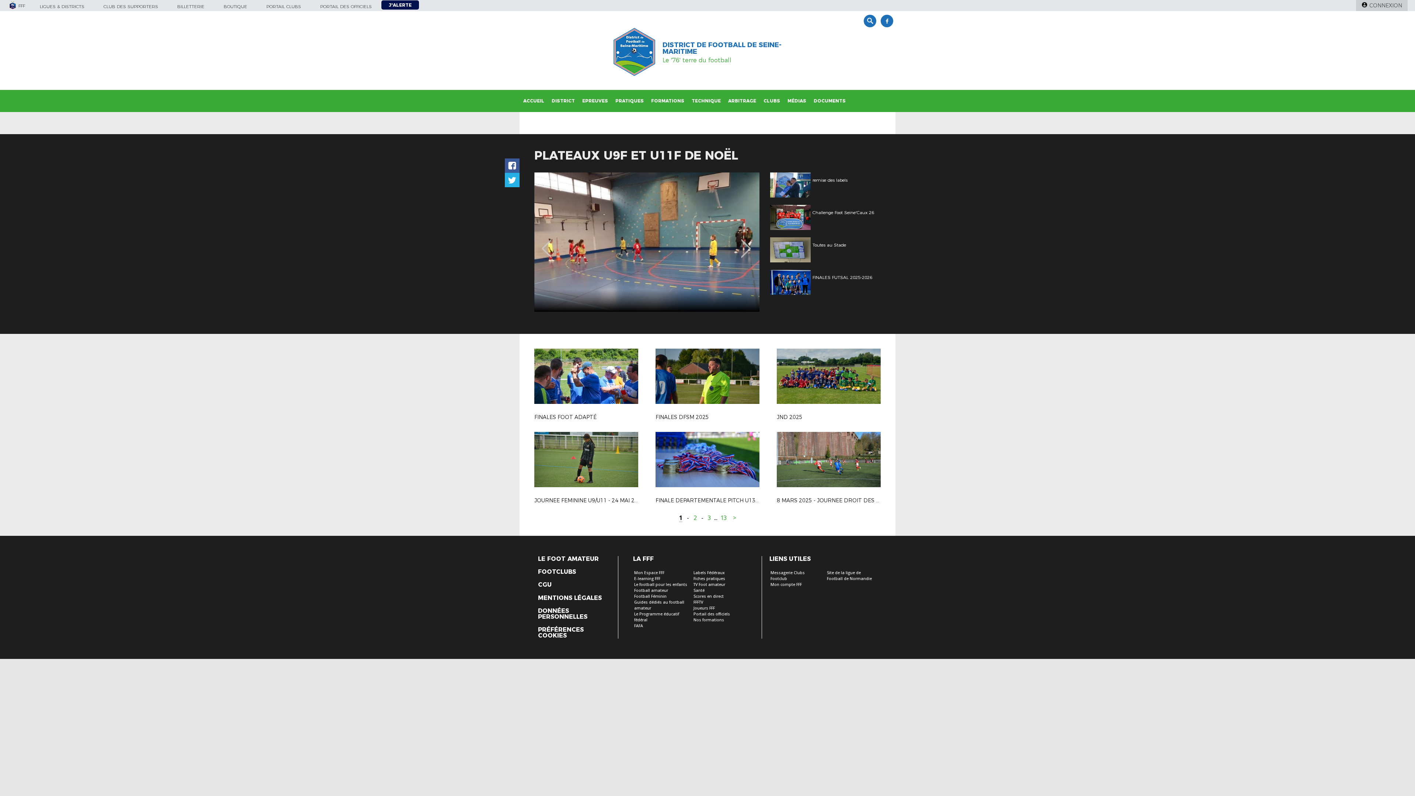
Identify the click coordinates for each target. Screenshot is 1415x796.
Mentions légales (570, 598)
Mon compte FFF (786, 584)
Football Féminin (650, 596)
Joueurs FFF (704, 608)
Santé (699, 590)
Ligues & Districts (62, 6)
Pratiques (629, 101)
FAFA (638, 626)
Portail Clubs (283, 6)
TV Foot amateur (709, 584)
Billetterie (191, 6)
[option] (646, 242)
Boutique (235, 6)
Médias (796, 101)
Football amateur (651, 590)
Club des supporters (131, 6)
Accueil (533, 101)
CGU (545, 585)
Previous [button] (546, 243)
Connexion (1385, 5)
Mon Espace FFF (649, 572)
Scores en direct (708, 596)
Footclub (779, 578)
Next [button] (746, 243)
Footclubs (557, 572)
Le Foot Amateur (568, 559)
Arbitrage (742, 101)
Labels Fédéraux (709, 572)
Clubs (772, 101)
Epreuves (595, 101)
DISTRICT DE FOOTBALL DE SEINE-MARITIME (722, 48)
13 (723, 517)
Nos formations (708, 620)
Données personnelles (562, 614)
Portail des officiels (346, 6)
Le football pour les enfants (660, 584)
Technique (706, 101)
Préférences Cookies (561, 633)
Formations (667, 101)
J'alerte (400, 5)
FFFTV (698, 602)
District (563, 101)
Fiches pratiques (709, 578)
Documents (830, 101)
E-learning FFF (647, 578)
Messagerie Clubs (788, 572)
